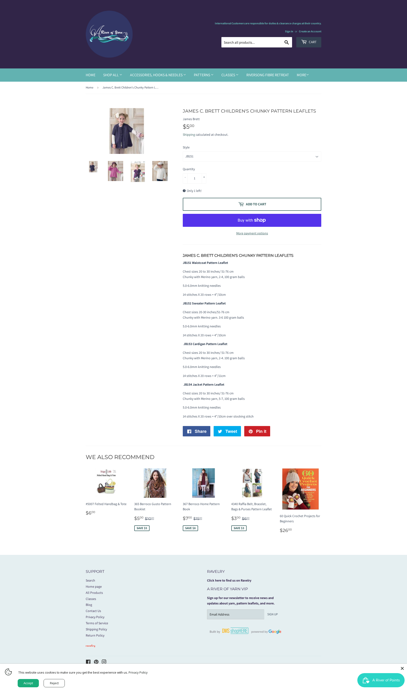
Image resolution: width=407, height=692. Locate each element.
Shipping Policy (96, 629)
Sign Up (272, 614)
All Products (94, 593)
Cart (312, 42)
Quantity (189, 169)
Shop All (111, 74)
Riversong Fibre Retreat (267, 74)
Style (186, 147)
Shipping (189, 134)
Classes (228, 74)
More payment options (252, 233)
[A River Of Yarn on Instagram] (104, 662)
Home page (94, 586)
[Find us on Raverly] (90, 649)
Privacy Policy (95, 617)
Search (90, 580)
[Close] (402, 668)
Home (90, 74)
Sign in (289, 31)
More (301, 74)
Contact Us (93, 611)
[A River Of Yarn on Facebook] (88, 662)
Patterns (202, 74)
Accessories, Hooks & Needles (156, 74)
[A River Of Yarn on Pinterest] (96, 662)
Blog (89, 605)
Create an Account (310, 31)
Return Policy (95, 635)
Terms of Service (97, 623)
